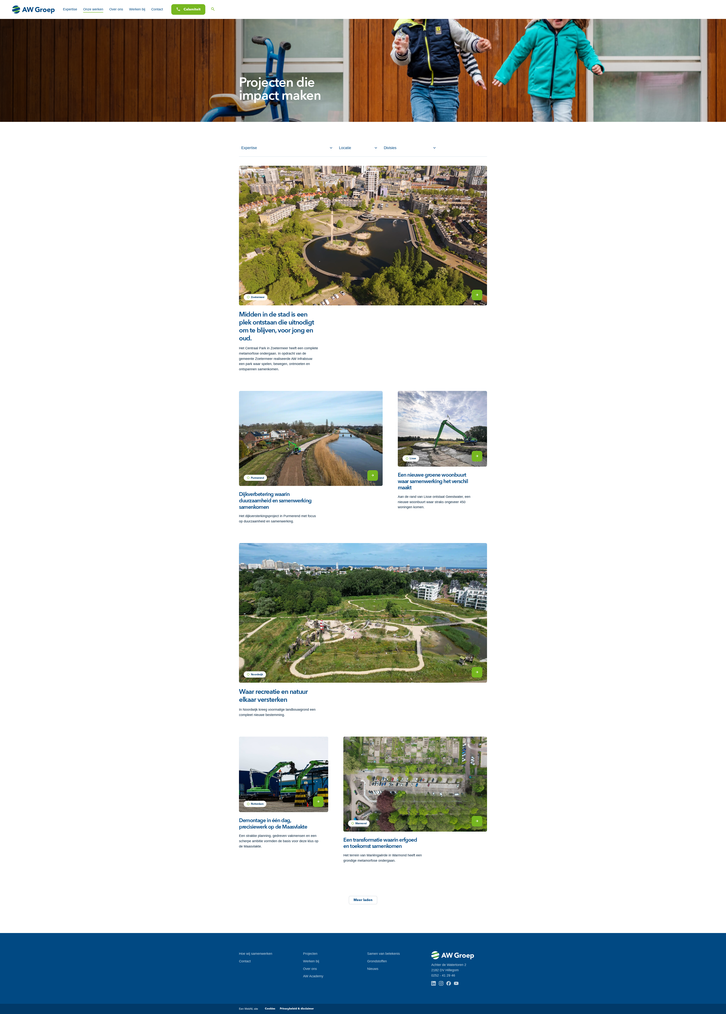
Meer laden (363, 900)
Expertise (70, 9)
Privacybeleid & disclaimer (297, 1008)
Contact (157, 9)
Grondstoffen (377, 961)
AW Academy (313, 976)
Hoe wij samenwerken (255, 954)
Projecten (310, 954)
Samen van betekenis (383, 954)
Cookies (270, 1008)
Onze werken (93, 9)
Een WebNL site (248, 1008)
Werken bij (137, 9)
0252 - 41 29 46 (443, 975)
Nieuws (372, 969)
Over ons (116, 9)
